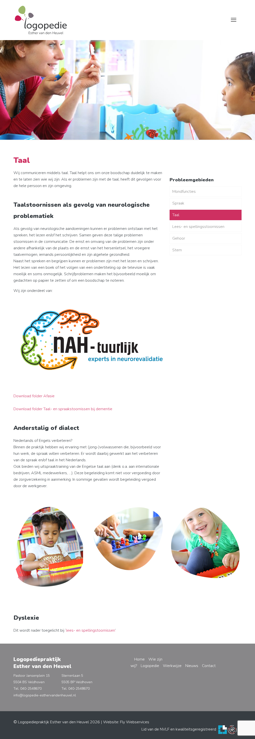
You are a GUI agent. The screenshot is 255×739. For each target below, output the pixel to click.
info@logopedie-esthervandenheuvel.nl (44, 695)
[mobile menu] (233, 20)
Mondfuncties (184, 191)
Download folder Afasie (34, 396)
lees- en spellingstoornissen (90, 630)
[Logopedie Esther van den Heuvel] (40, 20)
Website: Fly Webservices (126, 722)
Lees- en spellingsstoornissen (198, 226)
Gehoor (178, 238)
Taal (175, 215)
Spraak (178, 203)
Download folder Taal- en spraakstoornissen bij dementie (62, 409)
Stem (177, 250)
